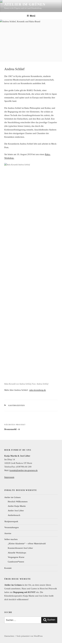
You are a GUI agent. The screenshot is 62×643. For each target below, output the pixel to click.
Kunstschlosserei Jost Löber (20, 548)
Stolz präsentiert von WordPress (29, 636)
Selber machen (11, 539)
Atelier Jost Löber (16, 510)
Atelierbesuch (14, 515)
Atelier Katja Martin (17, 506)
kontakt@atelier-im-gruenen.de (24, 470)
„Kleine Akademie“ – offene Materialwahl (27, 543)
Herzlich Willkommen (18, 501)
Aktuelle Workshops (17, 553)
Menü (32, 15)
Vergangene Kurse (16, 557)
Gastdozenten (16, 405)
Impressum (9, 477)
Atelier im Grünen (24, 4)
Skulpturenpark (11, 521)
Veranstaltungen (11, 527)
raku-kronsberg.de (37, 390)
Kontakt (8, 568)
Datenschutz (9, 636)
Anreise (7, 533)
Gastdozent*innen (16, 562)
